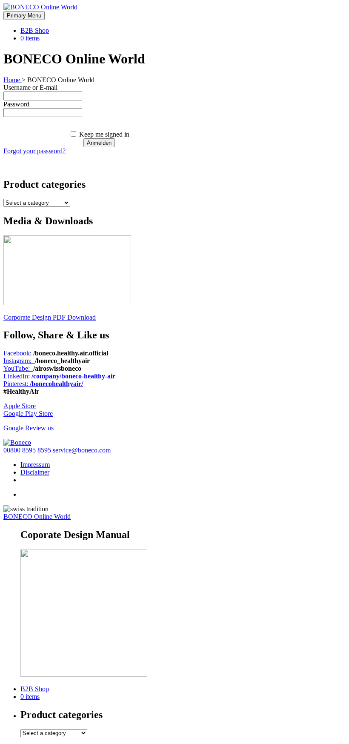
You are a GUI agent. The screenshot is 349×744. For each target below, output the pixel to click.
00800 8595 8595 (27, 450)
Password (16, 104)
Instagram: (19, 360)
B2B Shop (34, 30)
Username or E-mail (30, 87)
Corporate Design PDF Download (49, 317)
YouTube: (18, 368)
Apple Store (19, 405)
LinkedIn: (59, 376)
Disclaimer (34, 472)
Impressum (35, 464)
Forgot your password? (34, 151)
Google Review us (28, 428)
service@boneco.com (82, 450)
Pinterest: (43, 383)
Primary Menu (24, 15)
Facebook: (18, 353)
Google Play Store (28, 413)
